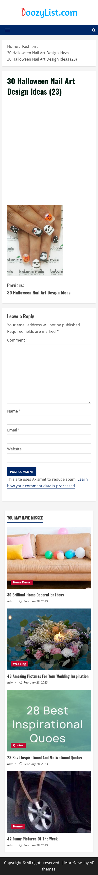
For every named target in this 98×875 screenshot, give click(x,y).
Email (13, 430)
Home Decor (21, 582)
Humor (18, 826)
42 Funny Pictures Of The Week (32, 839)
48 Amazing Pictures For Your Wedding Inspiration (47, 676)
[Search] (94, 30)
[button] (7, 30)
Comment (17, 340)
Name (14, 411)
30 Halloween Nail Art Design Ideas (38, 289)
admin (11, 601)
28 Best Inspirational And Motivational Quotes (44, 757)
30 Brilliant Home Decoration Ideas (35, 595)
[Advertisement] (49, 156)
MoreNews (73, 862)
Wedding (19, 664)
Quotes (18, 745)
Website (14, 449)
